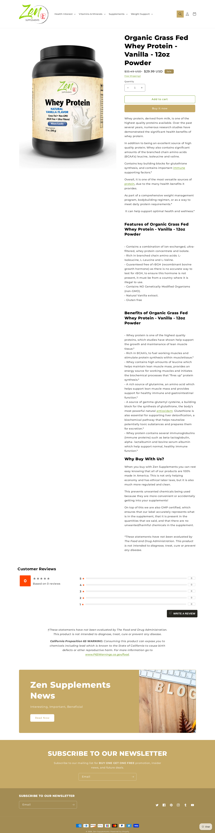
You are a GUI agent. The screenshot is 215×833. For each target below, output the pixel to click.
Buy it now (160, 108)
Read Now (42, 717)
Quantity (129, 81)
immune (179, 167)
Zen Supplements (101, 832)
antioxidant (164, 410)
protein (129, 183)
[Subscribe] (132, 777)
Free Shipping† (132, 76)
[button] (65, 14)
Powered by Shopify (119, 832)
